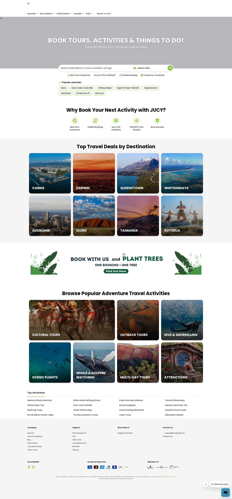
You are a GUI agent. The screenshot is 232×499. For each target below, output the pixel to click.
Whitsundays (105, 87)
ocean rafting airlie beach (131, 410)
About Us (30, 433)
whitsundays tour (35, 405)
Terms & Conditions (34, 436)
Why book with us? (79, 433)
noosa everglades (127, 405)
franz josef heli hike (82, 405)
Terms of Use (32, 450)
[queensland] (174, 467)
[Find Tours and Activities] (170, 68)
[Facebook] (29, 467)
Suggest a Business (125, 433)
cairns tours (125, 415)
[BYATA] (150, 467)
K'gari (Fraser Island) (128, 87)
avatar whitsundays (82, 410)
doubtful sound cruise (175, 410)
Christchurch (83, 93)
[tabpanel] (116, 407)
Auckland (66, 93)
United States (63, 13)
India (88, 13)
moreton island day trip (176, 405)
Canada (77, 13)
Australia (31, 13)
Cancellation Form (79, 443)
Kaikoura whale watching (39, 400)
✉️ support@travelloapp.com (174, 433)
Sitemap (76, 450)
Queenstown (151, 87)
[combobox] (94, 68)
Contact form (168, 436)
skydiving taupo (35, 410)
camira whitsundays (175, 400)
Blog (29, 440)
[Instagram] (33, 467)
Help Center (77, 440)
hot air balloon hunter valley (40, 415)
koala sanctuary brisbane (131, 400)
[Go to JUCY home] (31, 5)
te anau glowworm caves (85, 415)
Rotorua (99, 93)
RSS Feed (76, 446)
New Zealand (46, 13)
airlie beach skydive (174, 415)
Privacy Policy (32, 443)
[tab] (36, 393)
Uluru (63, 87)
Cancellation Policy (34, 446)
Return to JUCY (104, 13)
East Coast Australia (82, 87)
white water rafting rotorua (86, 400)
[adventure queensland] (162, 467)
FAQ (74, 436)
